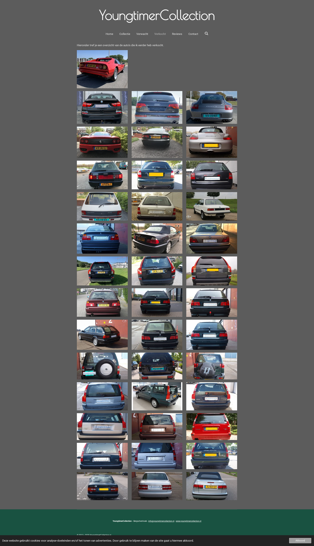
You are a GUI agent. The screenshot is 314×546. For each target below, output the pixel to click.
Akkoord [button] (300, 540)
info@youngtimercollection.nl (161, 521)
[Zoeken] (206, 33)
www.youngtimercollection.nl (188, 521)
